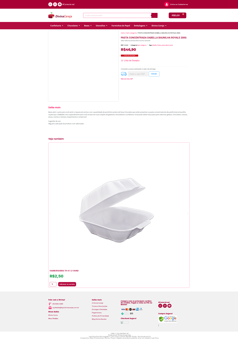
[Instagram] (55, 4)
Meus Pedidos (53, 318)
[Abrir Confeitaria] (62, 25)
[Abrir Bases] (91, 25)
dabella (154, 45)
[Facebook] (60, 4)
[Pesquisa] (154, 15)
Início (123, 33)
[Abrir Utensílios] (107, 25)
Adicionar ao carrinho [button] (67, 284)
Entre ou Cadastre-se (179, 4)
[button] (130, 60)
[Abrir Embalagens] (147, 25)
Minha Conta (53, 315)
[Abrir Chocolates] (79, 25)
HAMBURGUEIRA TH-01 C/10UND (64, 271)
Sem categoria (131, 33)
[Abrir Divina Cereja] (166, 25)
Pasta (159, 45)
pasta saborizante (167, 45)
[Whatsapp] (50, 4)
